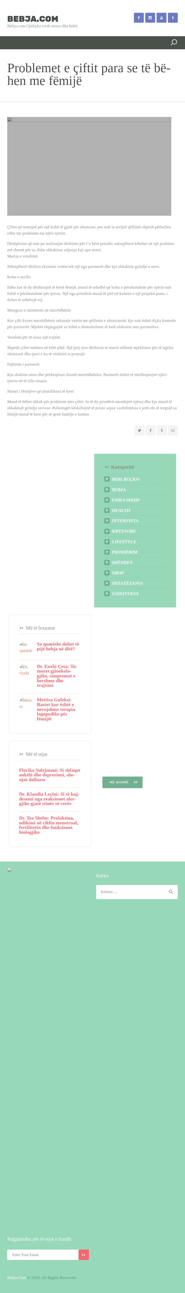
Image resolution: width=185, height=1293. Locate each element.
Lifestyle (124, 541)
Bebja (119, 489)
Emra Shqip (126, 500)
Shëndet (122, 562)
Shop (118, 572)
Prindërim (125, 552)
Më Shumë (120, 782)
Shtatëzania (127, 583)
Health (121, 510)
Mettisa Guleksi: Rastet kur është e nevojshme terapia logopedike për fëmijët (56, 709)
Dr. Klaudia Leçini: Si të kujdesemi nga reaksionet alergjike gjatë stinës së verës (49, 799)
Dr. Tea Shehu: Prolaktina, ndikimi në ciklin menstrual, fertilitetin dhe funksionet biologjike (48, 825)
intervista (125, 520)
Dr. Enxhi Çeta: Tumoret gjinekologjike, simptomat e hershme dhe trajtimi (57, 676)
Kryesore (124, 531)
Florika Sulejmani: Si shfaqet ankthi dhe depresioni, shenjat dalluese (49, 775)
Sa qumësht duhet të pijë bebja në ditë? (58, 646)
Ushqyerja (125, 593)
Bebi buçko (125, 479)
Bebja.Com (16, 1277)
